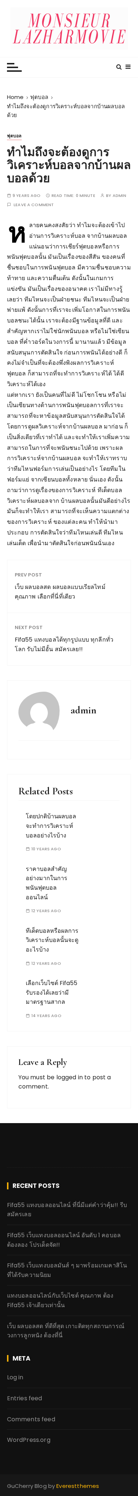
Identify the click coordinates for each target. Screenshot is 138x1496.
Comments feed (31, 1419)
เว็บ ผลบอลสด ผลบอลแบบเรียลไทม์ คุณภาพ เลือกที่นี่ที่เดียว (60, 592)
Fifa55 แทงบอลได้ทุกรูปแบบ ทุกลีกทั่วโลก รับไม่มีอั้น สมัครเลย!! (64, 644)
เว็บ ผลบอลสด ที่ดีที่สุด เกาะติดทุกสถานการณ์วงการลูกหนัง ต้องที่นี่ (65, 1331)
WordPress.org (28, 1440)
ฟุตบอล (14, 136)
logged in (69, 1077)
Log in (15, 1377)
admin (120, 196)
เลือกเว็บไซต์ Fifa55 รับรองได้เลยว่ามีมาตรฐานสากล (51, 992)
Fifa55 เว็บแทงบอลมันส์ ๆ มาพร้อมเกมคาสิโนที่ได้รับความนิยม (67, 1270)
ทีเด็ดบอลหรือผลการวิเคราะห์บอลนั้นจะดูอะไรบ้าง (52, 940)
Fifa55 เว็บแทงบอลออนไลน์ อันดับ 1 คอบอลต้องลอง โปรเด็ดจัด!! (64, 1240)
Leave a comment (34, 205)
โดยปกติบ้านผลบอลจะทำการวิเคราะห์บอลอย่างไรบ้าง (51, 825)
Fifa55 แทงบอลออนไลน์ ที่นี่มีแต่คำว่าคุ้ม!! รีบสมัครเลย (67, 1210)
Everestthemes (77, 1486)
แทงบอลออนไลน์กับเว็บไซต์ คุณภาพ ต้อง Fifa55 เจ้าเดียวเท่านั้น (60, 1300)
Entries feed (24, 1398)
